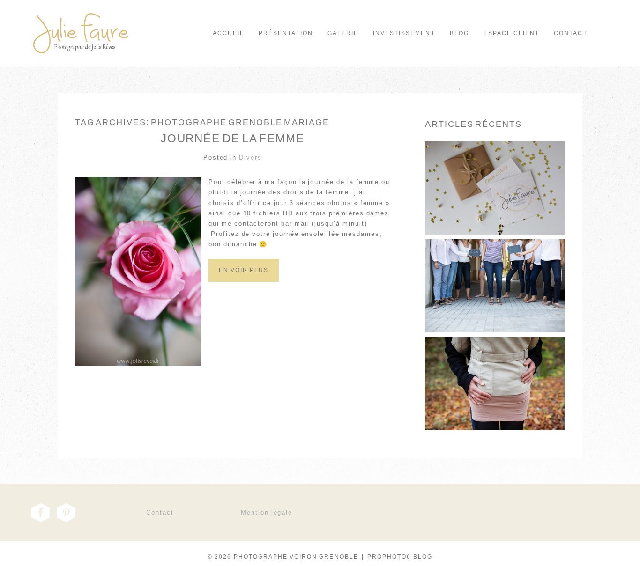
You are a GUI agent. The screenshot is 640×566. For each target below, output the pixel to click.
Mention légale (266, 512)
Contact (570, 33)
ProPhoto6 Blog (399, 556)
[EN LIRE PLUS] (494, 210)
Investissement (404, 33)
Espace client (512, 33)
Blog (459, 33)
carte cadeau (494, 167)
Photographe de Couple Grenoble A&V (494, 363)
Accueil (228, 33)
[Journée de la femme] (243, 280)
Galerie (342, 33)
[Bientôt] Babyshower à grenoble (494, 265)
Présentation (286, 33)
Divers (250, 157)
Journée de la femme (233, 138)
